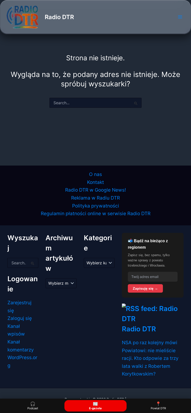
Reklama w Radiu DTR (95, 198)
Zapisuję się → (145, 288)
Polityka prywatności (95, 206)
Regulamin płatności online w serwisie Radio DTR (95, 213)
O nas (95, 174)
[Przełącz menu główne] (180, 17)
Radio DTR (59, 17)
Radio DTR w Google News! (95, 190)
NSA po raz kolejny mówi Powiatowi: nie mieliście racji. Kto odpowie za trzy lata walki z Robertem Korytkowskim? (150, 358)
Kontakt (95, 182)
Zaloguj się (19, 318)
